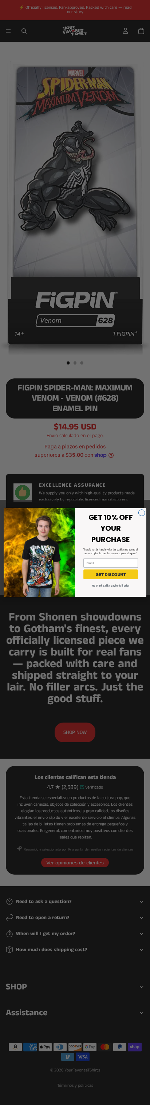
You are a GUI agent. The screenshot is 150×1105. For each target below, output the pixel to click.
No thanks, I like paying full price (110, 586)
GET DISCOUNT (110, 574)
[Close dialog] (141, 513)
